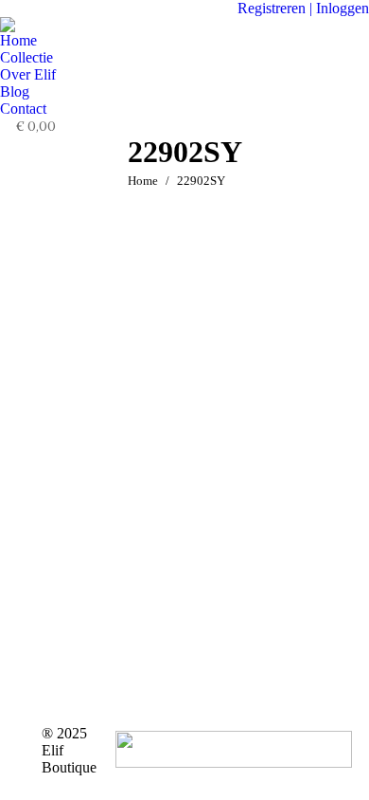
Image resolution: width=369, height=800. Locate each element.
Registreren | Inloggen (303, 8)
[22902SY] (184, 453)
